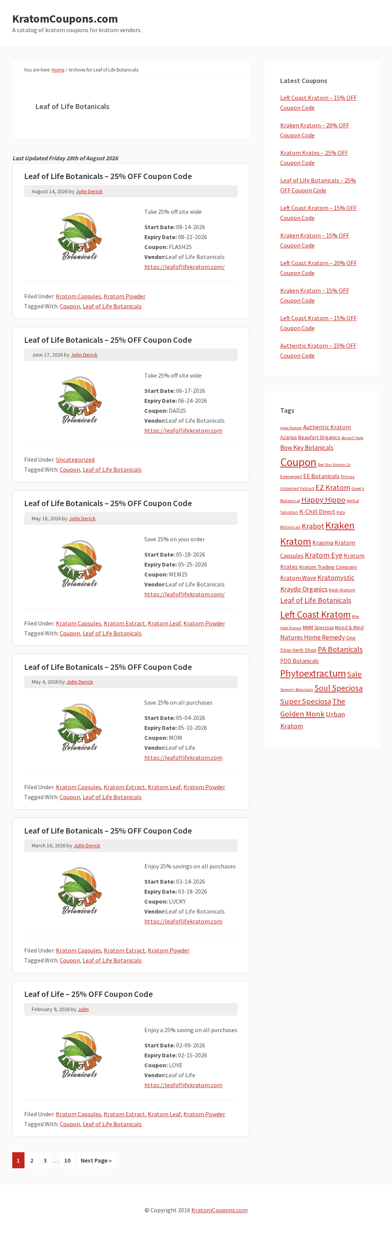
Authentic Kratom (327, 427)
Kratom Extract (124, 623)
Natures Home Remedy (312, 637)
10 (69, 1162)
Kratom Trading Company (328, 566)
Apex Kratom (291, 427)
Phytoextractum (313, 673)
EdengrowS (291, 476)
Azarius (288, 437)
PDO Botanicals (299, 660)
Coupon (70, 306)
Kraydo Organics (304, 589)
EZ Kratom (332, 487)
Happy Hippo (323, 500)
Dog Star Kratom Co (334, 464)
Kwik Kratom (342, 590)
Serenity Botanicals (296, 689)
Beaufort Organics (319, 437)
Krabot (313, 526)
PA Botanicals (340, 649)
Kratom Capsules (78, 296)
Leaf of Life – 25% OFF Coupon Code (88, 993)
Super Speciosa (305, 701)
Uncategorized (75, 459)
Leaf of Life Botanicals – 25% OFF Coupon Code (108, 176)
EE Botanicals (321, 476)
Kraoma (322, 542)
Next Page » (96, 1162)
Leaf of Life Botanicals (112, 306)
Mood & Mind (349, 627)
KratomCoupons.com (65, 18)
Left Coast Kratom (315, 614)
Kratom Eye (324, 555)
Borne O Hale (352, 437)
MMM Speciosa (318, 627)
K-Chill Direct (317, 512)
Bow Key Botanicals (306, 447)
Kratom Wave (298, 577)
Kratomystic (335, 577)
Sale (354, 674)
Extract (307, 488)
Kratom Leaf (164, 623)
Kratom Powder (124, 296)
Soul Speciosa (338, 688)
